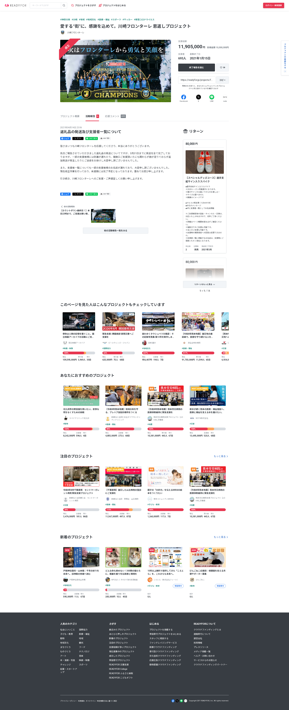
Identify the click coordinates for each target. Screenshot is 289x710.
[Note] (225, 97)
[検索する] (64, 5)
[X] (198, 97)
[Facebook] (183, 97)
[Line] (211, 97)
